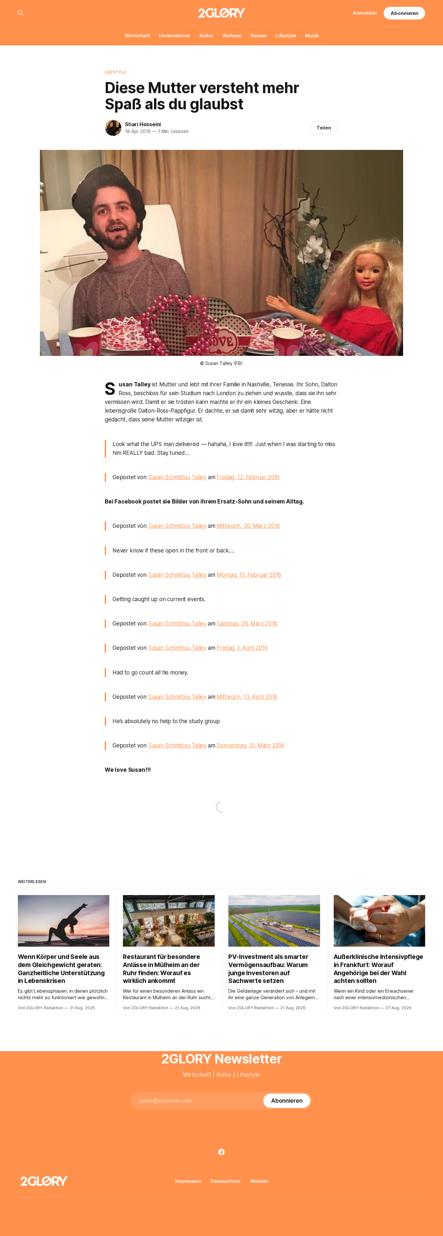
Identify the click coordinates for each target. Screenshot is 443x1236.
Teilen (324, 128)
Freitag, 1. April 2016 (242, 648)
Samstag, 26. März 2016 (247, 623)
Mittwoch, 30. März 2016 (248, 526)
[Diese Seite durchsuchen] (20, 13)
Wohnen (232, 35)
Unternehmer (174, 35)
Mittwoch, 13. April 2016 (247, 697)
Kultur (206, 35)
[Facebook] (221, 1152)
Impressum (188, 1181)
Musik (312, 35)
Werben (259, 1181)
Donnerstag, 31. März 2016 (250, 745)
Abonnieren (404, 13)
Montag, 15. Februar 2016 (249, 575)
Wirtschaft (137, 35)
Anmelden (365, 13)
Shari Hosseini (143, 124)
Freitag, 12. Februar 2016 (248, 477)
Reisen (259, 35)
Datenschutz (225, 1181)
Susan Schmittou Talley (177, 477)
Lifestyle (286, 35)
